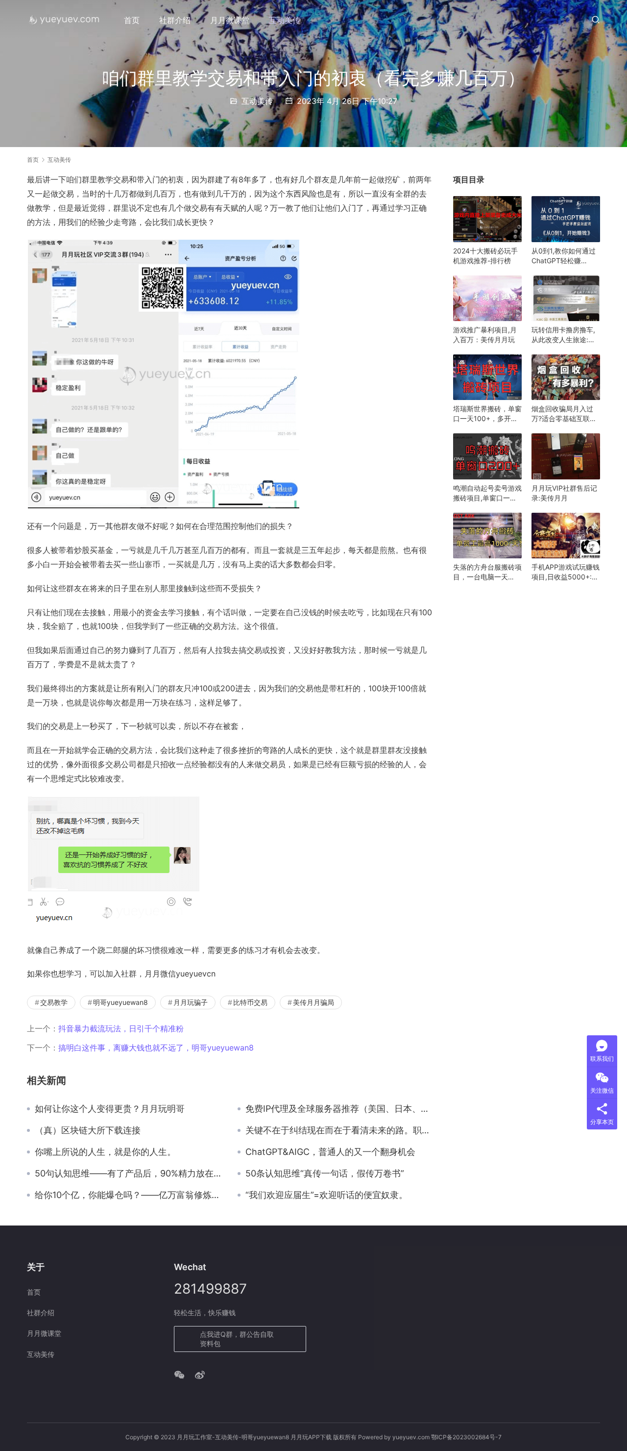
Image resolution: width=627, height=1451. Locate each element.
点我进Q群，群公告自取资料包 (237, 1339)
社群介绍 (175, 20)
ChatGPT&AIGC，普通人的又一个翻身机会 (330, 1152)
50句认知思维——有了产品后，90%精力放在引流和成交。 (129, 1173)
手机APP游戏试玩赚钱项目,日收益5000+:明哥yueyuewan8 (565, 572)
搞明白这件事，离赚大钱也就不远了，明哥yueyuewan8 (156, 1047)
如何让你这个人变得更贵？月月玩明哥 (110, 1109)
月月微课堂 (229, 20)
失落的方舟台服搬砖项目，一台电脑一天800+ (487, 572)
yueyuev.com (411, 1437)
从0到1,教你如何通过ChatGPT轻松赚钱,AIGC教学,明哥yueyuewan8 (563, 256)
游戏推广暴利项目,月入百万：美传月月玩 (485, 334)
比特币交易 (250, 1002)
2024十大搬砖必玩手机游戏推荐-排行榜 (485, 256)
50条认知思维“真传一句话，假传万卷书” (324, 1173)
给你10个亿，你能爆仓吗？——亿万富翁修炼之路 (129, 1195)
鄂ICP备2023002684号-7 (466, 1437)
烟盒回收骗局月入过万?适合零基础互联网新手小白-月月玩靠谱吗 (564, 414)
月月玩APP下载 (311, 1437)
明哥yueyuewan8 (120, 1002)
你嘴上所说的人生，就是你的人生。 (105, 1152)
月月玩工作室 (194, 1437)
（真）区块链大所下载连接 (88, 1130)
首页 (132, 20)
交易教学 (54, 1002)
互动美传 (284, 20)
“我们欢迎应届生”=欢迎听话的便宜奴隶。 (326, 1195)
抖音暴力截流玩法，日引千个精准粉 (121, 1028)
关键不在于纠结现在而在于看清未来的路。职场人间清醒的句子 (339, 1130)
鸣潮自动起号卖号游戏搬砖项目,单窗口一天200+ (487, 493)
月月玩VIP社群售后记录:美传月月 (564, 493)
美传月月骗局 (313, 1002)
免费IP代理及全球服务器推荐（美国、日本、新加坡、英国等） (339, 1109)
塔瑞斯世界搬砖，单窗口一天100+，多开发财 (487, 414)
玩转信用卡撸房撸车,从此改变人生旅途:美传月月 (563, 335)
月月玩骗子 (190, 1002)
